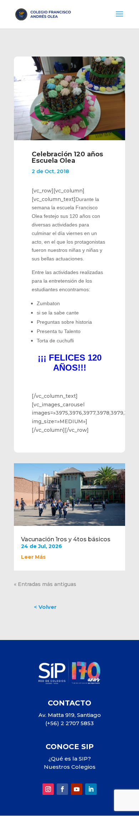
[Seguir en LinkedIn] (91, 789)
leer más (33, 557)
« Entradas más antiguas (45, 584)
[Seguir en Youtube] (76, 789)
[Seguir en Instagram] (48, 789)
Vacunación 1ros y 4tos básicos (65, 539)
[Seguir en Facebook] (62, 789)
